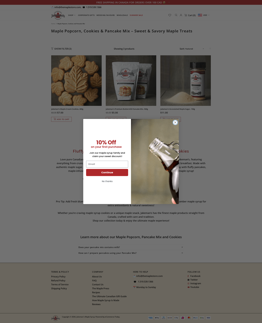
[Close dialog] (175, 122)
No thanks (107, 181)
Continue (107, 172)
